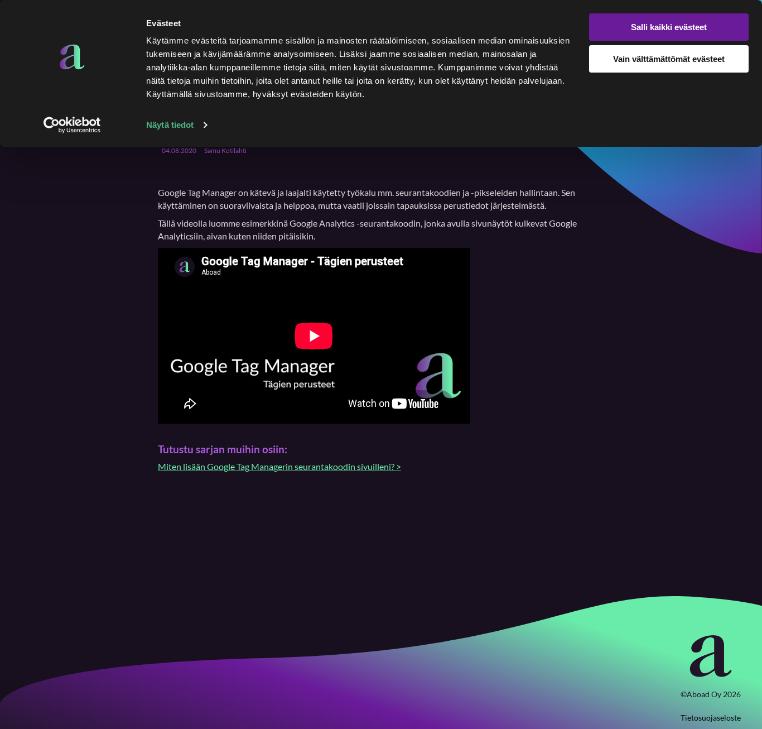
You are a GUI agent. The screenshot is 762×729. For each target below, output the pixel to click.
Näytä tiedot (170, 125)
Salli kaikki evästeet (669, 27)
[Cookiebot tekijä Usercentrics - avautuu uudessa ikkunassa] (72, 125)
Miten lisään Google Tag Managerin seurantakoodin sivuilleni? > (279, 466)
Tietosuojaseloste (711, 717)
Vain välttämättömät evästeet (669, 59)
